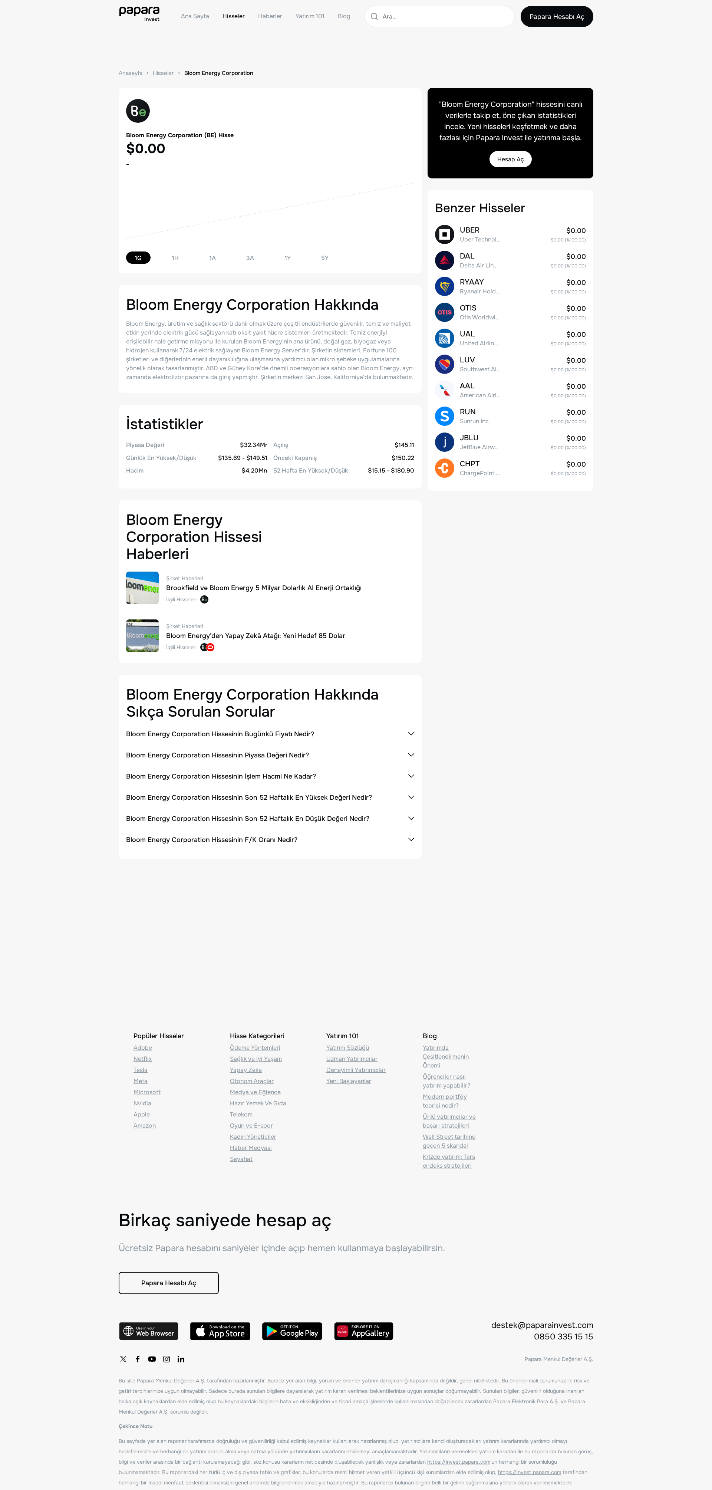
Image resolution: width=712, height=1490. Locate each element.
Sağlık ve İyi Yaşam (256, 1059)
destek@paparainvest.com (542, 1325)
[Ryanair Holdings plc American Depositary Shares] (510, 286)
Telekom (241, 1114)
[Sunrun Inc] (510, 416)
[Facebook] (137, 1359)
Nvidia (142, 1103)
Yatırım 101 (310, 16)
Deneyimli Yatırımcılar (356, 1070)
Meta (141, 1081)
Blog (344, 16)
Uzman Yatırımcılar (352, 1059)
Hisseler (233, 16)
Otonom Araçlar (252, 1081)
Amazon (145, 1125)
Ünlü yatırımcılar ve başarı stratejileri (449, 1121)
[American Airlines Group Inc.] (510, 390)
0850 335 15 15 (563, 1337)
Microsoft (147, 1092)
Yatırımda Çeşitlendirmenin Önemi (446, 1056)
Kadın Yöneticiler (253, 1137)
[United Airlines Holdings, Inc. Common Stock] (510, 338)
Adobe (143, 1048)
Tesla (141, 1070)
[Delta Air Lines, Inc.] (510, 260)
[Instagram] (166, 1359)
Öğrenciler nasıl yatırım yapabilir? (446, 1081)
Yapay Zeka (246, 1070)
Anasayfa (130, 73)
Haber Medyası (251, 1148)
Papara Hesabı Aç (557, 17)
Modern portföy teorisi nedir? (445, 1101)
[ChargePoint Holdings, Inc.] (510, 468)
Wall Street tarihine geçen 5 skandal (449, 1141)
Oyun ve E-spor (251, 1125)
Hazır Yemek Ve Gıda (258, 1103)
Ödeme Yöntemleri (255, 1048)
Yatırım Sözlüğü (347, 1048)
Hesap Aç (510, 159)
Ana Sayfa (195, 16)
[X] (123, 1359)
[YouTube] (152, 1359)
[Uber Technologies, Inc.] (510, 234)
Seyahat (241, 1159)
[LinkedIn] (181, 1359)
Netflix (143, 1059)
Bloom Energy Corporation (218, 73)
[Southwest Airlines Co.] (510, 364)
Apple (142, 1114)
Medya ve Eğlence (255, 1092)
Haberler (270, 16)
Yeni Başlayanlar (348, 1081)
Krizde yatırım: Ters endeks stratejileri (449, 1161)
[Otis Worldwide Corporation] (510, 312)
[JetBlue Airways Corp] (510, 442)
